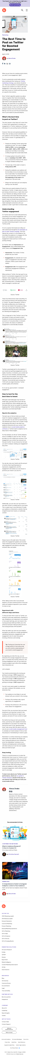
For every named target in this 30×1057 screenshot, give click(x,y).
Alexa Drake (12, 58)
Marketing (5, 35)
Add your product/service (9, 1029)
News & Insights (6, 1013)
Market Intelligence (6, 962)
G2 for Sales (5, 933)
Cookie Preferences (21, 1042)
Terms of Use (25, 1039)
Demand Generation (7, 921)
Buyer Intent (5, 959)
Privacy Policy (7, 1042)
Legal (3, 988)
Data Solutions (5, 969)
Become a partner (6, 997)
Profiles (3, 952)
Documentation (6, 985)
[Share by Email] (9, 64)
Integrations (5, 999)
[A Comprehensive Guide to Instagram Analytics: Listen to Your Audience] (15, 870)
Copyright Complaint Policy (9, 1045)
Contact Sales (5, 1021)
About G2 (4, 1008)
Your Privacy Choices (14, 1047)
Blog (3, 978)
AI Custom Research (7, 949)
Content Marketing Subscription (10, 964)
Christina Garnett (14, 854)
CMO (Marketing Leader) (8, 916)
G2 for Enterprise (6, 936)
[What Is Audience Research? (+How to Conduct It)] (15, 833)
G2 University (5, 980)
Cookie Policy (13, 1042)
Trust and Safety (6, 990)
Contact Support (6, 1024)
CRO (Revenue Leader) (7, 918)
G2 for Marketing (6, 931)
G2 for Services (5, 938)
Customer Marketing (7, 923)
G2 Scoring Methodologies (17, 1039)
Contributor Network (10, 844)
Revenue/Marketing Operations (9, 928)
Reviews (4, 957)
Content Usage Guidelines (21, 1045)
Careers (4, 1015)
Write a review (9, 1032)
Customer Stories (6, 983)
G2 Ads (3, 967)
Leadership (4, 1010)
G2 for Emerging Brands (8, 941)
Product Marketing (6, 926)
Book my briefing (15, 5)
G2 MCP (4, 954)
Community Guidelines (6, 1039)
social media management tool (18, 729)
